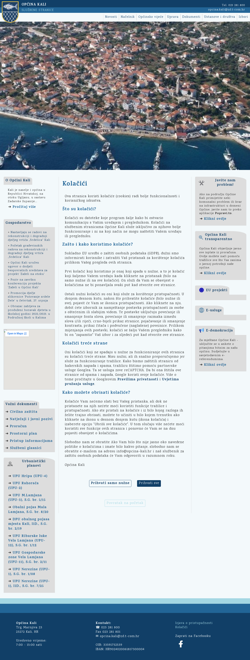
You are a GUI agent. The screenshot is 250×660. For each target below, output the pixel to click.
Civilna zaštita (24, 412)
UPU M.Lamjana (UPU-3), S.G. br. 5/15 (27, 498)
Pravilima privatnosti (137, 380)
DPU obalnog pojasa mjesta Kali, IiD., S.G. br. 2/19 (29, 524)
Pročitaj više (24, 207)
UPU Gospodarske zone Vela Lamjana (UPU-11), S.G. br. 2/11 (27, 557)
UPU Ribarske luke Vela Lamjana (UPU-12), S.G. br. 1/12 (27, 540)
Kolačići (181, 627)
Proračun (18, 426)
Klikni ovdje (215, 219)
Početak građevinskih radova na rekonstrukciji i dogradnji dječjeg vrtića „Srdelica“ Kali (28, 251)
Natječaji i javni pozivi (31, 419)
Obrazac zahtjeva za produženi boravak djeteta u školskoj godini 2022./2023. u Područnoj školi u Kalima (29, 312)
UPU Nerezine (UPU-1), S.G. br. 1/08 (29, 572)
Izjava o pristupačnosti (194, 623)
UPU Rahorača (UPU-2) (23, 486)
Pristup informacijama (31, 441)
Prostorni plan (23, 434)
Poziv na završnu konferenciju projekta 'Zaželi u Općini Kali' (24, 284)
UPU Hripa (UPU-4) (30, 476)
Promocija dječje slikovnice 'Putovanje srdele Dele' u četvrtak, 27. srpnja (29, 297)
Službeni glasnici (26, 448)
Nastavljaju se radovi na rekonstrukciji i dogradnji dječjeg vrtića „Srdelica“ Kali (29, 236)
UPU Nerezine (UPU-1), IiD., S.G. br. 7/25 (29, 584)
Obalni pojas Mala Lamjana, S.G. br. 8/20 (28, 510)
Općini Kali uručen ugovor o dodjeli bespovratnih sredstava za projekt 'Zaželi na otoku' (27, 268)
